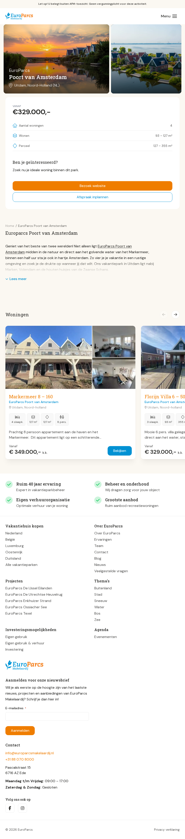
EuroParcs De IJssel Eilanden (28, 588)
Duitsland (13, 558)
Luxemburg (14, 545)
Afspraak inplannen (92, 197)
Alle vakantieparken (21, 564)
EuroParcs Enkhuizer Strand (28, 600)
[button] (164, 314)
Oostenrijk (14, 552)
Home (9, 226)
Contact (101, 552)
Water (99, 607)
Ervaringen (103, 539)
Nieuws (100, 564)
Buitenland (103, 588)
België (10, 539)
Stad (98, 594)
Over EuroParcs (107, 533)
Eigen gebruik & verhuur (24, 643)
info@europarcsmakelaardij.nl (29, 753)
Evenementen (105, 636)
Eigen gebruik (16, 636)
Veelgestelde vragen (111, 571)
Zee (97, 619)
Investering (14, 649)
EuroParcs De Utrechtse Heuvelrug (33, 594)
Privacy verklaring (167, 830)
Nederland (13, 533)
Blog (97, 558)
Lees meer (18, 278)
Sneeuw (100, 600)
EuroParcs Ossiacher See (26, 607)
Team (98, 545)
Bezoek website (93, 185)
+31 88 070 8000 (19, 759)
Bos (97, 613)
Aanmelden (20, 730)
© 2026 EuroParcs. (19, 830)
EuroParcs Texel (18, 613)
